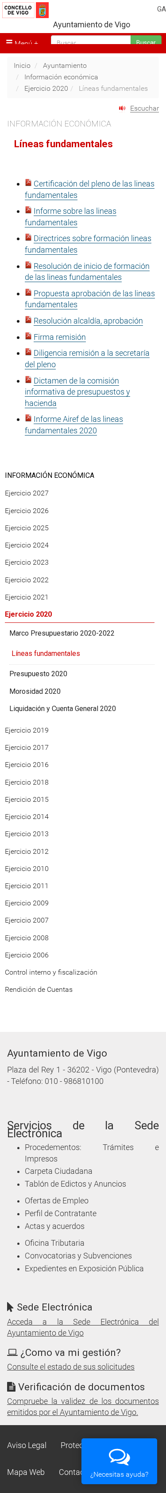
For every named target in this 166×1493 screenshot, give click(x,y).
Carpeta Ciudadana (59, 1171)
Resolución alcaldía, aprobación (88, 320)
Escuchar (144, 108)
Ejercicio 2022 (27, 580)
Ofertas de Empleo (57, 1200)
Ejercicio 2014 (27, 816)
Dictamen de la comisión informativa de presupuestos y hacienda (77, 392)
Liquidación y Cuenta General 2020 (62, 708)
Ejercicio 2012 (27, 851)
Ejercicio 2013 (27, 834)
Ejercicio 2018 (27, 782)
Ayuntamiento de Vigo (91, 25)
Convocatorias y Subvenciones (78, 1255)
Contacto (75, 1472)
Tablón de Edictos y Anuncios (75, 1184)
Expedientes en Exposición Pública (84, 1268)
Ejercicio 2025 (27, 528)
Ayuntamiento (65, 65)
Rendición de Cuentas (39, 989)
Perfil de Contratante (61, 1213)
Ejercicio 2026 (27, 510)
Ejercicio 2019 (27, 730)
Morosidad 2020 (35, 691)
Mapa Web (26, 1472)
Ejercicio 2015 (27, 799)
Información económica (61, 77)
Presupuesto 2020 (38, 674)
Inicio (22, 65)
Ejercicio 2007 (27, 920)
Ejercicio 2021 (27, 597)
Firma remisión (60, 337)
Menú (22, 43)
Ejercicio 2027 (27, 493)
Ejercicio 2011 (27, 886)
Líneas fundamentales (46, 653)
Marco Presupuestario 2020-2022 (62, 633)
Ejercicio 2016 (27, 764)
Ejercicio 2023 (27, 562)
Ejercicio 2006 (27, 955)
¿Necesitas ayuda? (119, 1474)
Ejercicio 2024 (27, 545)
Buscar (146, 42)
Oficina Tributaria (55, 1243)
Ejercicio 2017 (27, 747)
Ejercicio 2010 (27, 868)
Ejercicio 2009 (27, 903)
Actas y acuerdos (55, 1226)
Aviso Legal (26, 1445)
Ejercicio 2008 (27, 938)
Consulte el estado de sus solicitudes (71, 1367)
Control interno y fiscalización (51, 972)
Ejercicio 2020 (46, 88)
